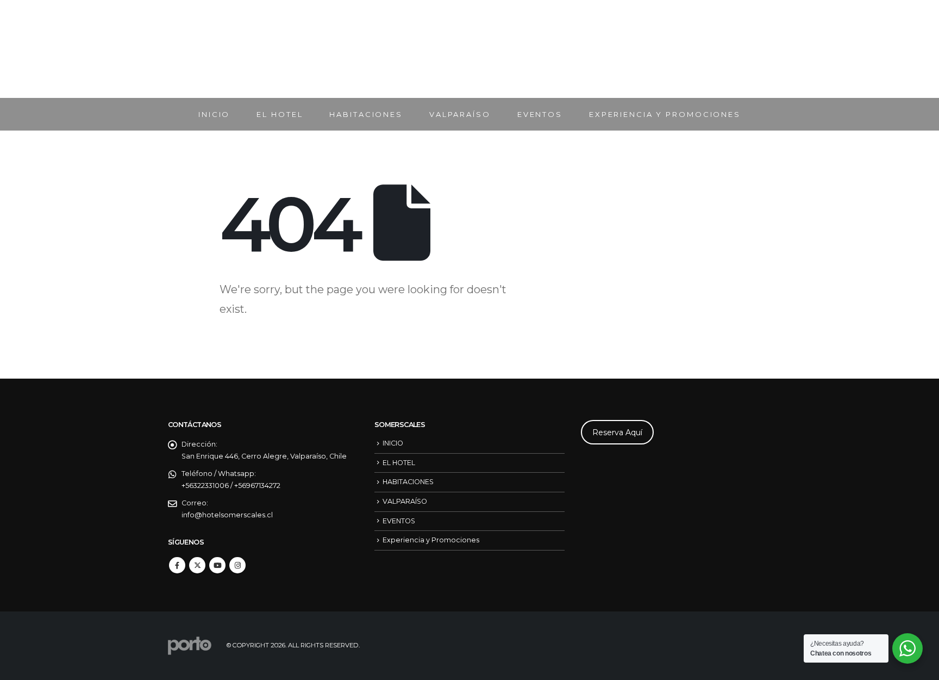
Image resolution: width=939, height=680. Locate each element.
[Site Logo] (469, 49)
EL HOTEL (279, 114)
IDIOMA (731, 49)
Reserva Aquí (617, 432)
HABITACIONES (366, 114)
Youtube (217, 565)
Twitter (197, 565)
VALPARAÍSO (460, 114)
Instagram (237, 565)
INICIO (214, 114)
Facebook (177, 565)
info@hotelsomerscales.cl (227, 515)
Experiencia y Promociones (665, 114)
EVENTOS (539, 114)
